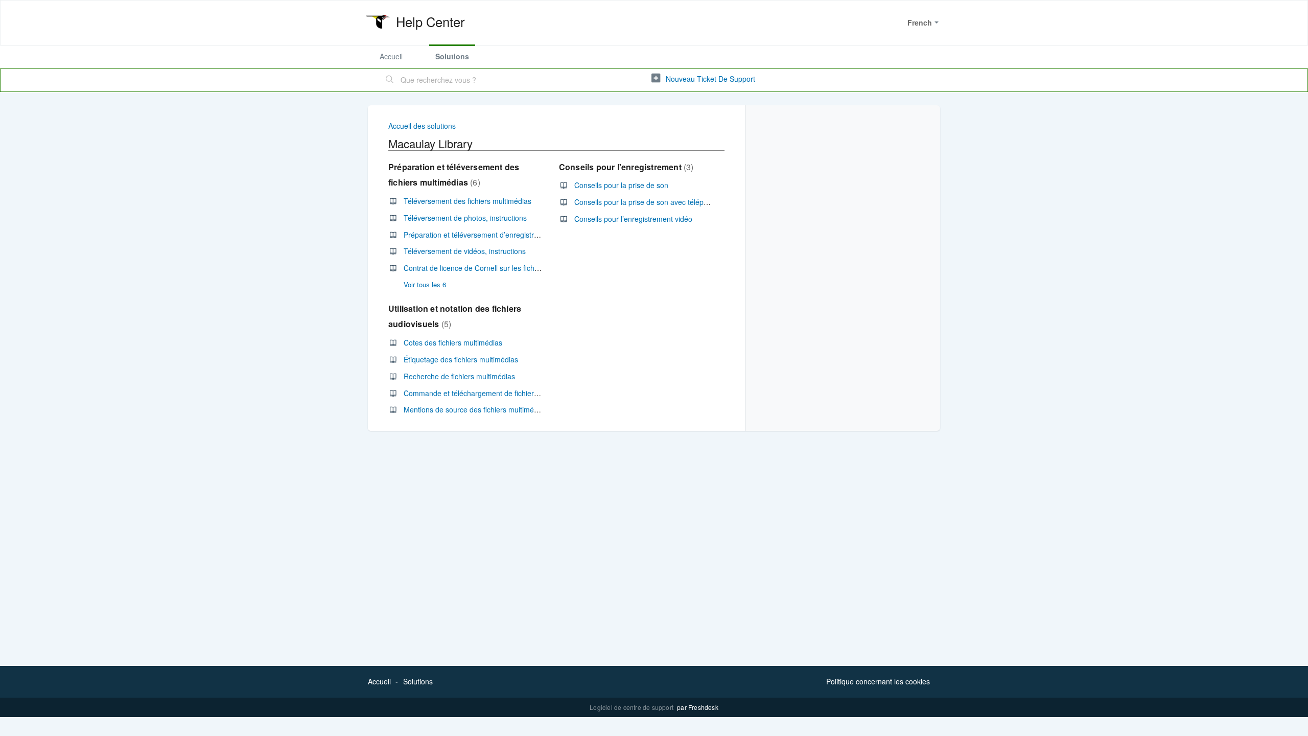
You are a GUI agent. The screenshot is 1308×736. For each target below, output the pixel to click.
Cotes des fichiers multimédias (453, 342)
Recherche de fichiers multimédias (459, 376)
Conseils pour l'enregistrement (625, 167)
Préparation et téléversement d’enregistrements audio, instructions (511, 234)
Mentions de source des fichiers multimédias (475, 409)
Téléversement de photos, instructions (465, 218)
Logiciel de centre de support (632, 707)
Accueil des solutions (422, 126)
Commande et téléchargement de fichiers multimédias (491, 393)
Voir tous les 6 (425, 284)
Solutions (452, 56)
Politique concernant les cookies (878, 681)
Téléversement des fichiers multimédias (467, 201)
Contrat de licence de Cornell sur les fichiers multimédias (495, 268)
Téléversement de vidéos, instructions (465, 251)
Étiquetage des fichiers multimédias (461, 359)
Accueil (391, 56)
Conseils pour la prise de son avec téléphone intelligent (663, 202)
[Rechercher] (389, 80)
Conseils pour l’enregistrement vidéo (633, 219)
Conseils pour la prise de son (621, 185)
